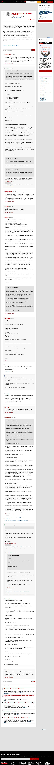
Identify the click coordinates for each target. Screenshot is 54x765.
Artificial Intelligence (43, 80)
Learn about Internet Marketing (31, 764)
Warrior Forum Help (43, 99)
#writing (17, 45)
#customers (5, 45)
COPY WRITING (14, 17)
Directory (37, 763)
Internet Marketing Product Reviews (45, 92)
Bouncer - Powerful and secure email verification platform (45, 60)
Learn (21, 1)
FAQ (11, 763)
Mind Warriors (42, 93)
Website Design (42, 95)
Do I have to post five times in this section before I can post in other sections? (18, 696)
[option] (45, 57)
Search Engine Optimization (44, 81)
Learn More (45, 70)
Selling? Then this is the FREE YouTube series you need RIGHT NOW (16, 520)
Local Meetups (42, 98)
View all (50, 75)
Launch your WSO (45, 21)
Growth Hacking (42, 86)
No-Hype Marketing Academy (18, 546)
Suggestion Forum (42, 100)
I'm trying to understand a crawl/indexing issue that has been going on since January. (19, 703)
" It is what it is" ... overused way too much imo (14, 688)
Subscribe (19, 17)
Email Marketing (42, 85)
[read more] (22, 692)
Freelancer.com (47, 764)
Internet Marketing (14, 705)
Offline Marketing (42, 88)
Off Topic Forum (42, 97)
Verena (41, 14)
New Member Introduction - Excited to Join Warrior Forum (17, 717)
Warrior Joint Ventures (43, 96)
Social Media (42, 87)
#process (9, 45)
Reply (33, 50)
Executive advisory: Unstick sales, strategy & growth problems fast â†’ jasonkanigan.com (16, 518)
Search (39, 1)
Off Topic (11, 689)
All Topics (41, 77)
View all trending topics (6, 724)
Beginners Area (12, 697)
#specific (13, 45)
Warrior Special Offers (22, 763)
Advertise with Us (33, 9)
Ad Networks (42, 82)
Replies (5, 693)
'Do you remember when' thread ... (11, 710)
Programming (42, 94)
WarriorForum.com (43, 17)
